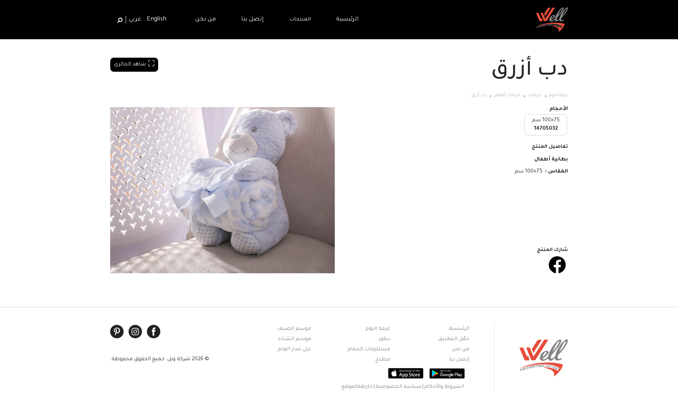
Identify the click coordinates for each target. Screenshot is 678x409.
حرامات (535, 95)
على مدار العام (294, 349)
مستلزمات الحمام (368, 349)
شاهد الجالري (130, 65)
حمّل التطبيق (453, 339)
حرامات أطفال (507, 95)
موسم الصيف (294, 329)
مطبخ (382, 360)
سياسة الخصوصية (398, 387)
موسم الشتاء (294, 339)
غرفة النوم (558, 95)
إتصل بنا (459, 360)
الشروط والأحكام (444, 387)
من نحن (460, 349)
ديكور (384, 339)
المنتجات (300, 20)
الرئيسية (459, 329)
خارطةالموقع (357, 387)
